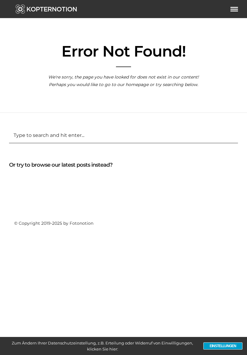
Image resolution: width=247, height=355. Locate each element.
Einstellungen (223, 346)
